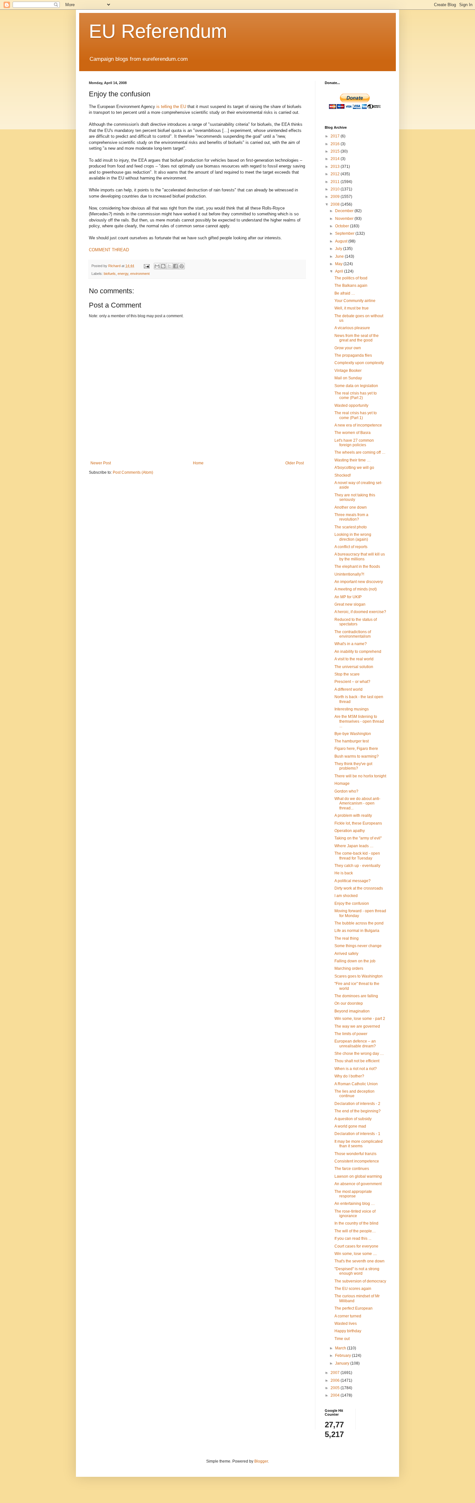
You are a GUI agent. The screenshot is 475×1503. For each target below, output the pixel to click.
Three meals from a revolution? (351, 517)
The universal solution (353, 667)
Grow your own (347, 348)
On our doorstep (348, 1003)
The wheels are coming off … (359, 452)
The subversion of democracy (360, 1281)
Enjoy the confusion (351, 903)
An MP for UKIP (348, 597)
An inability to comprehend (357, 651)
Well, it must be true (351, 308)
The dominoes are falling (356, 996)
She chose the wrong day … (359, 1053)
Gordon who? (346, 791)
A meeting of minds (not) (355, 589)
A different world (348, 689)
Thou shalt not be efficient (356, 1061)
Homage (342, 783)
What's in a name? (350, 644)
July (339, 248)
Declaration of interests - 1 (357, 1133)
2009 (336, 196)
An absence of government (358, 1184)
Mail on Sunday (348, 378)
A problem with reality (353, 815)
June (340, 256)
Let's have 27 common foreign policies (354, 442)
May (339, 264)
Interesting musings (351, 709)
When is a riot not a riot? (355, 1068)
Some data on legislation (356, 386)
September (345, 233)
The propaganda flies (353, 355)
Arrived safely (346, 953)
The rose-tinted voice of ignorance (354, 1213)
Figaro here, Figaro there (356, 748)
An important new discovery (358, 581)
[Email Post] (146, 266)
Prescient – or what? (352, 681)
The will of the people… (355, 1231)
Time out (342, 1338)
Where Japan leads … (354, 846)
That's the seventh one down (359, 1261)
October (342, 226)
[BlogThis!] (163, 266)
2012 (336, 174)
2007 (336, 1372)
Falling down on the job (354, 961)
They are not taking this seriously (354, 497)
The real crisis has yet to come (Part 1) (355, 415)
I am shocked (346, 895)
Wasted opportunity (351, 405)
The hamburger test (351, 741)
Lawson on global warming (358, 1176)
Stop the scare (347, 674)
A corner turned (347, 1316)
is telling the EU (171, 106)
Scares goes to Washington (358, 976)
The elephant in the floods (357, 566)
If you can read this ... (352, 1238)
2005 (336, 1388)
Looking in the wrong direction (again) (352, 536)
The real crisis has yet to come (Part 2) (355, 395)
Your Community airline (354, 300)
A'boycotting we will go (354, 467)
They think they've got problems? (353, 766)
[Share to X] (169, 266)
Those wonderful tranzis (355, 1154)
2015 (336, 151)
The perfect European (353, 1308)
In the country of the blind (356, 1223)
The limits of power (350, 1034)
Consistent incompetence (356, 1161)
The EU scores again (352, 1288)
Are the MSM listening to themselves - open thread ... (359, 721)
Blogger (261, 1461)
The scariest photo (350, 527)
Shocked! (342, 475)
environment (140, 274)
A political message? (352, 881)
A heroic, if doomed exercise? (360, 612)
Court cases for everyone (356, 1246)
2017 (336, 136)
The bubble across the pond (359, 923)
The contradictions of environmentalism (352, 634)
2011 (336, 181)
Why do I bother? (349, 1076)
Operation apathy (349, 830)
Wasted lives (345, 1323)
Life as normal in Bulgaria (356, 930)
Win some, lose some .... (355, 1253)
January (342, 1363)
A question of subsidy (353, 1119)
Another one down (350, 507)
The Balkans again (350, 285)
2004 (336, 1395)
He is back (343, 873)
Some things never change (358, 946)
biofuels (110, 274)
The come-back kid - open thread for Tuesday (357, 855)
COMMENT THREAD (109, 249)
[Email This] (157, 266)
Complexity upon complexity (359, 363)
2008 (336, 204)
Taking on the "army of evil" (358, 838)
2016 (336, 144)
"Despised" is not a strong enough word (356, 1271)
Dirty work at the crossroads (358, 888)
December (344, 211)
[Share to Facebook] (175, 266)
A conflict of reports (350, 547)
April (339, 271)
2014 (336, 159)
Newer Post (100, 463)
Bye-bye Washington (352, 733)
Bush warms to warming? (356, 756)
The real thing (346, 938)
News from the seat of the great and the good (356, 337)
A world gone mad (350, 1126)
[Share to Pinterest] (181, 266)
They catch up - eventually (357, 865)
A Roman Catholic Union (356, 1084)
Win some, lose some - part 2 (359, 1018)
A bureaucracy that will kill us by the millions (359, 556)
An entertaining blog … (354, 1203)
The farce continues (351, 1168)
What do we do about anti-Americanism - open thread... (357, 803)
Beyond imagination (352, 1011)
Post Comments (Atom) (133, 472)
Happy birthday (347, 1331)
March (341, 1348)
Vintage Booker (348, 370)
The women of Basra (352, 432)
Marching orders (348, 968)
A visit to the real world (354, 659)
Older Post (294, 463)
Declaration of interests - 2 (357, 1103)
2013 (336, 166)
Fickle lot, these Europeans (358, 823)
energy (123, 274)
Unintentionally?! (349, 574)
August (341, 241)
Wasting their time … (352, 460)
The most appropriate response (353, 1193)
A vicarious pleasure (352, 328)
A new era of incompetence (358, 425)
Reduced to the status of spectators (355, 621)
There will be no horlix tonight (360, 776)
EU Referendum (158, 31)
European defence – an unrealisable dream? (355, 1043)
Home (198, 463)
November (344, 218)
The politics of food (350, 278)
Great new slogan (349, 604)
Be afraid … (344, 293)
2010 (336, 189)
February (343, 1355)
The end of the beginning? (357, 1111)
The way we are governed (357, 1026)
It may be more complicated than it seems (358, 1143)
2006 (336, 1380)
